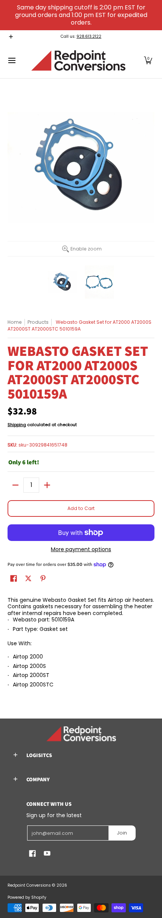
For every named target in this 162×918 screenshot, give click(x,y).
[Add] (47, 485)
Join (122, 833)
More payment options (81, 549)
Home (15, 322)
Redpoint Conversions (29, 885)
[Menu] (11, 60)
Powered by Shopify (27, 897)
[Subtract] (15, 485)
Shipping (17, 425)
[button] (148, 60)
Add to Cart (81, 508)
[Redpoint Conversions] (78, 60)
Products (38, 322)
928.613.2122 (88, 36)
